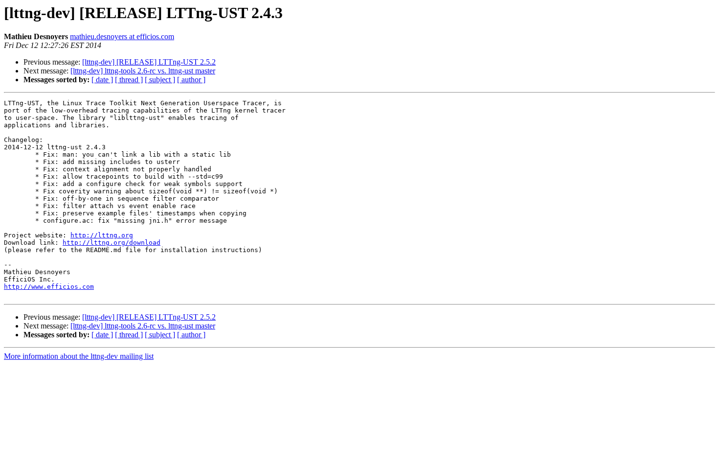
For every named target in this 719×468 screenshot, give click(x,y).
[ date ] (102, 79)
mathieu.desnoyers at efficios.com (122, 36)
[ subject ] (160, 79)
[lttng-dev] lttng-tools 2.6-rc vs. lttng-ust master (142, 71)
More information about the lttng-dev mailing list (79, 356)
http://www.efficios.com (49, 286)
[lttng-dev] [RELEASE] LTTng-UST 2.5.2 (149, 62)
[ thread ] (129, 79)
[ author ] (191, 79)
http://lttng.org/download (111, 242)
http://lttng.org (101, 235)
